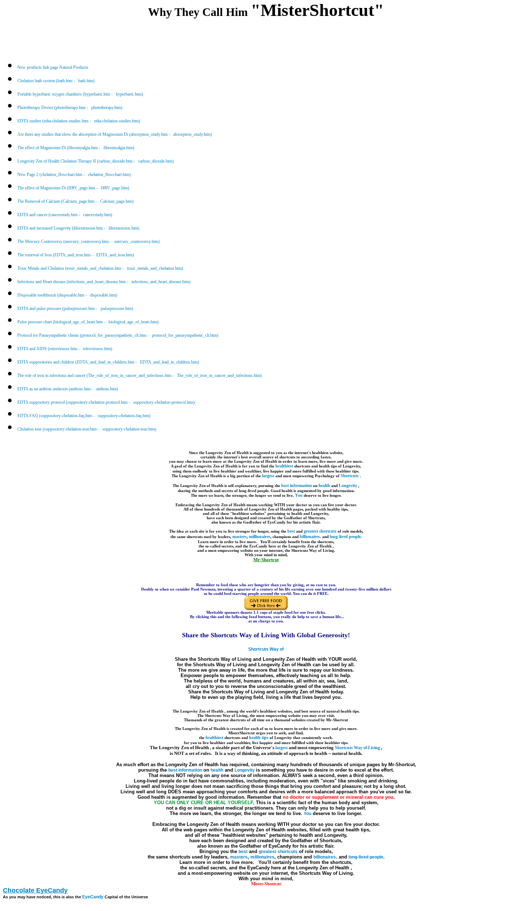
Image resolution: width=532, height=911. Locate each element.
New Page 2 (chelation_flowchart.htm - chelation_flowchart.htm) (74, 174)
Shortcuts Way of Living (358, 747)
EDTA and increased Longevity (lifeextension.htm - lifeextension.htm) (78, 228)
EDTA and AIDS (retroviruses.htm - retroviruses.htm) (64, 348)
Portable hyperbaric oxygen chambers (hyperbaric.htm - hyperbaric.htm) (80, 94)
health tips (259, 737)
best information (296, 485)
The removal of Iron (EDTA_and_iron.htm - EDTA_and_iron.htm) (75, 254)
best (291, 531)
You (299, 495)
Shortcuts (350, 475)
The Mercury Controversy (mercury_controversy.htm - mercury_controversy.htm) (88, 241)
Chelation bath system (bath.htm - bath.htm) (55, 80)
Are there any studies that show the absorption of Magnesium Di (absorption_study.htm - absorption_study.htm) (114, 134)
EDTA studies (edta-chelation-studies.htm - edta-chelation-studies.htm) (78, 120)
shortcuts (328, 531)
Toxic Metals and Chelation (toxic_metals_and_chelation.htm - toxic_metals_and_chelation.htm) (100, 268)
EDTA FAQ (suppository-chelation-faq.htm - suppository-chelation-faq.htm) (84, 415)
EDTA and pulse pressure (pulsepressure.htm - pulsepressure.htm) (75, 308)
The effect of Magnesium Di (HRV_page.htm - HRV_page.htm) (73, 187)
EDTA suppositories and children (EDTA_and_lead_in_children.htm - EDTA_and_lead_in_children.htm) (108, 362)
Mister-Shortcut (266, 883)
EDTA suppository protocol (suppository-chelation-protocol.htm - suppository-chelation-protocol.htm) (106, 402)
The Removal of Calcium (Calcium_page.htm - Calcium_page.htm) (75, 201)
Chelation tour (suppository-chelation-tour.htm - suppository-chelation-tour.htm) (86, 429)
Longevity (348, 485)
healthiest (284, 466)
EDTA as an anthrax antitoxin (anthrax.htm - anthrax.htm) (67, 388)
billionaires (310, 536)
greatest (311, 531)
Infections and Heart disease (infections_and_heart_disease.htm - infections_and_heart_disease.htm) (103, 281)
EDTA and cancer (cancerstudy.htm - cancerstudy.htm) (64, 214)
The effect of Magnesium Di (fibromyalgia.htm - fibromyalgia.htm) (75, 147)
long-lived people (345, 536)
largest (268, 475)
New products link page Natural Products (52, 67)
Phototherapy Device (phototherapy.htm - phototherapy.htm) (69, 107)
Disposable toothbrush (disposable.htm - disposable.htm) (67, 295)
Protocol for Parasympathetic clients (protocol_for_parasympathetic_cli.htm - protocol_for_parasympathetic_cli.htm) (117, 335)
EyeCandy (93, 896)
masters (239, 536)
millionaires (259, 536)
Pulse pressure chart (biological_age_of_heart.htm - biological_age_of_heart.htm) (88, 321)
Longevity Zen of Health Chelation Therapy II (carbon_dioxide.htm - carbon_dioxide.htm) (95, 161)
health (324, 485)
